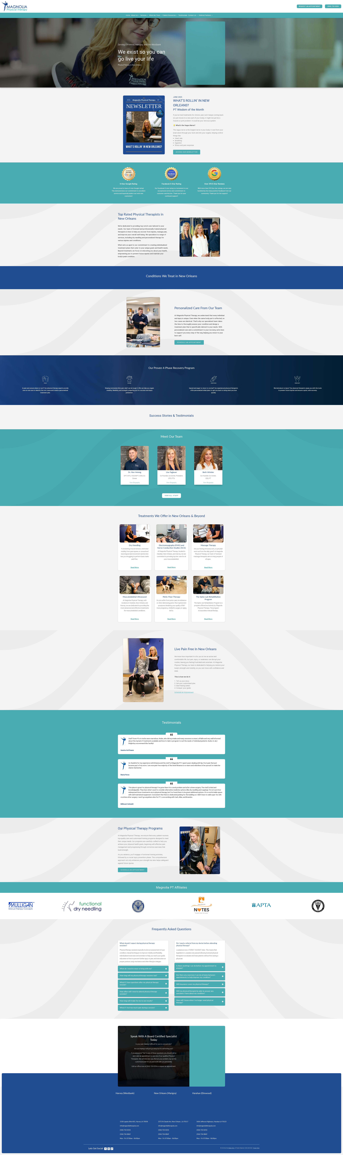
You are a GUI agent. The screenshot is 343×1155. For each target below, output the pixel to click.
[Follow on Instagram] (108, 1148)
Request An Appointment (309, 6)
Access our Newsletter (186, 152)
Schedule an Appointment (183, 692)
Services (143, 15)
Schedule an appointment (189, 342)
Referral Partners (205, 15)
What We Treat (154, 15)
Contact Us (192, 15)
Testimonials (182, 15)
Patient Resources (169, 15)
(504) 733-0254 (333, 6)
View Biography (135, 482)
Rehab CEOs (231, 1148)
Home (128, 15)
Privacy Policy (256, 1148)
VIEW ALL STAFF (171, 495)
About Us (134, 15)
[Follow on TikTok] (112, 1148)
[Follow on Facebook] (105, 1148)
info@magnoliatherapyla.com (129, 1126)
